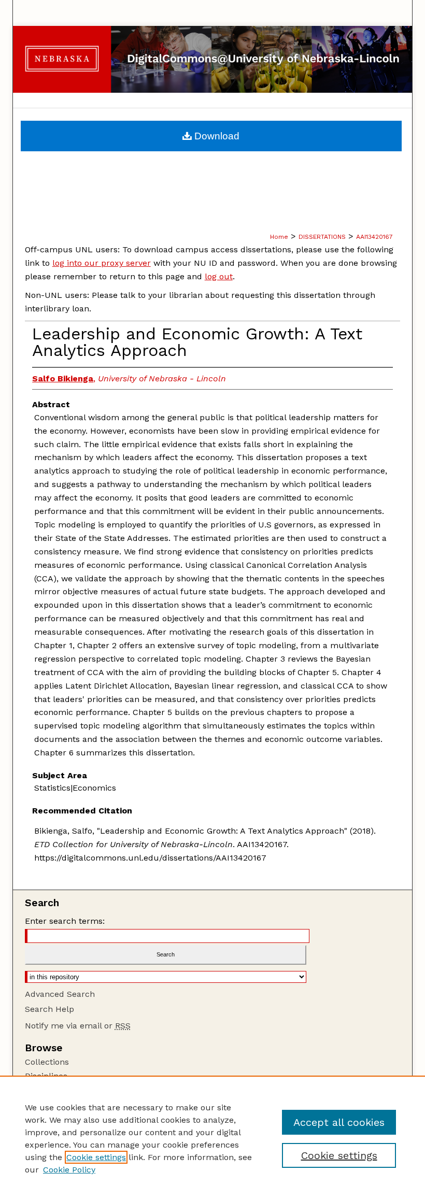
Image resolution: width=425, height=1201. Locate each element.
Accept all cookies (339, 1122)
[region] (212, 1138)
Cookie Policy (69, 1170)
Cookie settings (96, 1157)
